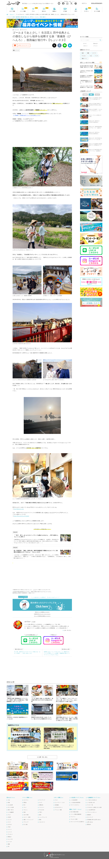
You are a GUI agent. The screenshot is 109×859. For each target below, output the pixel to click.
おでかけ (10, 824)
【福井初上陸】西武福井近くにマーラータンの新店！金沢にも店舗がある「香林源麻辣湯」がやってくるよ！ (17, 700)
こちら (34, 589)
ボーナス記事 (97, 11)
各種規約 (89, 814)
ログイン (84, 3)
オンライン (26, 800)
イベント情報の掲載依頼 (76, 814)
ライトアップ (42, 800)
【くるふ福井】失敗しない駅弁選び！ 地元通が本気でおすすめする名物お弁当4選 (42, 700)
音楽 (25, 812)
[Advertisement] (42, 134)
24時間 (85, 94)
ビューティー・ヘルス (60, 802)
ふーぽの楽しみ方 (91, 802)
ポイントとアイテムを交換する (77, 821)
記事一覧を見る (67, 630)
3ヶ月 (97, 94)
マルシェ (25, 809)
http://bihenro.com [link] (19, 509)
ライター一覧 (90, 804)
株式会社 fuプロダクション (57, 854)
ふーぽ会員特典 (74, 800)
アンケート (73, 816)
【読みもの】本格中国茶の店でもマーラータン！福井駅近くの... (95, 151)
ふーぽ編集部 (11, 812)
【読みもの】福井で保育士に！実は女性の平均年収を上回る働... (95, 105)
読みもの (44, 11)
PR (8, 846)
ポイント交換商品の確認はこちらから (42, 616)
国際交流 (41, 804)
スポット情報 (58, 797)
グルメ (33, 11)
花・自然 (25, 824)
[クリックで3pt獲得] (42, 605)
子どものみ (41, 809)
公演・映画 (26, 814)
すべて (85, 43)
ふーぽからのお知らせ (92, 800)
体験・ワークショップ (28, 819)
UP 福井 (65, 11)
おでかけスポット (59, 807)
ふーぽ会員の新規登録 (75, 802)
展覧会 (25, 802)
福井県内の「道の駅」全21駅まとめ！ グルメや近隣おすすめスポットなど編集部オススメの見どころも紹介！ (25, 746)
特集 (9, 802)
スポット (12, 11)
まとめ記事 (10, 804)
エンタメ (10, 819)
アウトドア (26, 822)
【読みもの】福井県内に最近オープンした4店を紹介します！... (95, 99)
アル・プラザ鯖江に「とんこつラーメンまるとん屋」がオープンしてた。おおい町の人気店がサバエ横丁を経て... (66, 700)
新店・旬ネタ (11, 809)
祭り (25, 804)
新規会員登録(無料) (96, 3)
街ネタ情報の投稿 (74, 811)
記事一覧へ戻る (43, 757)
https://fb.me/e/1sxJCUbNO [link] (21, 516)
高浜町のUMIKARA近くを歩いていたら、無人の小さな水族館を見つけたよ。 (42, 718)
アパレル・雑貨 (58, 809)
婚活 (40, 814)
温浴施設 (57, 804)
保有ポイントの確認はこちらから (42, 612)
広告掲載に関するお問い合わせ (94, 819)
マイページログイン (75, 804)
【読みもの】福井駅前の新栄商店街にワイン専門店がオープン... (95, 145)
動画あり (55, 11)
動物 (40, 819)
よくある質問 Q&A (91, 809)
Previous (9, 738)
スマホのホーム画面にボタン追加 (94, 807)
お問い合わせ (90, 822)
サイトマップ (90, 817)
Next (75, 738)
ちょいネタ (10, 839)
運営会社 (89, 824)
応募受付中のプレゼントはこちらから (42, 614)
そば (9, 800)
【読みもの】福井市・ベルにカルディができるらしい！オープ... (95, 111)
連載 (9, 844)
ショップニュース (43, 817)
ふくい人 (17, 50)
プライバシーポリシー (92, 812)
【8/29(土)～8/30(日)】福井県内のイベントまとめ (17, 718)
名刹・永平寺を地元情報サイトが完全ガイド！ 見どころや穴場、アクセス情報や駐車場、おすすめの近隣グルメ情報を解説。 (59, 747)
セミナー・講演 (27, 817)
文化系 (9, 817)
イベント (23, 11)
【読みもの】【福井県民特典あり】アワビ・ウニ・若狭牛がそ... (95, 128)
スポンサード (42, 822)
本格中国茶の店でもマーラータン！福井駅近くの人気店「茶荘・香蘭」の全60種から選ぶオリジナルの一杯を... (67, 719)
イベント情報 (27, 797)
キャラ (40, 802)
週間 (91, 94)
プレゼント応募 (74, 819)
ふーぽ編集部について (93, 797)
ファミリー (41, 807)
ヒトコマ (10, 841)
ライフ (9, 822)
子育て (75, 11)
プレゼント (86, 11)
